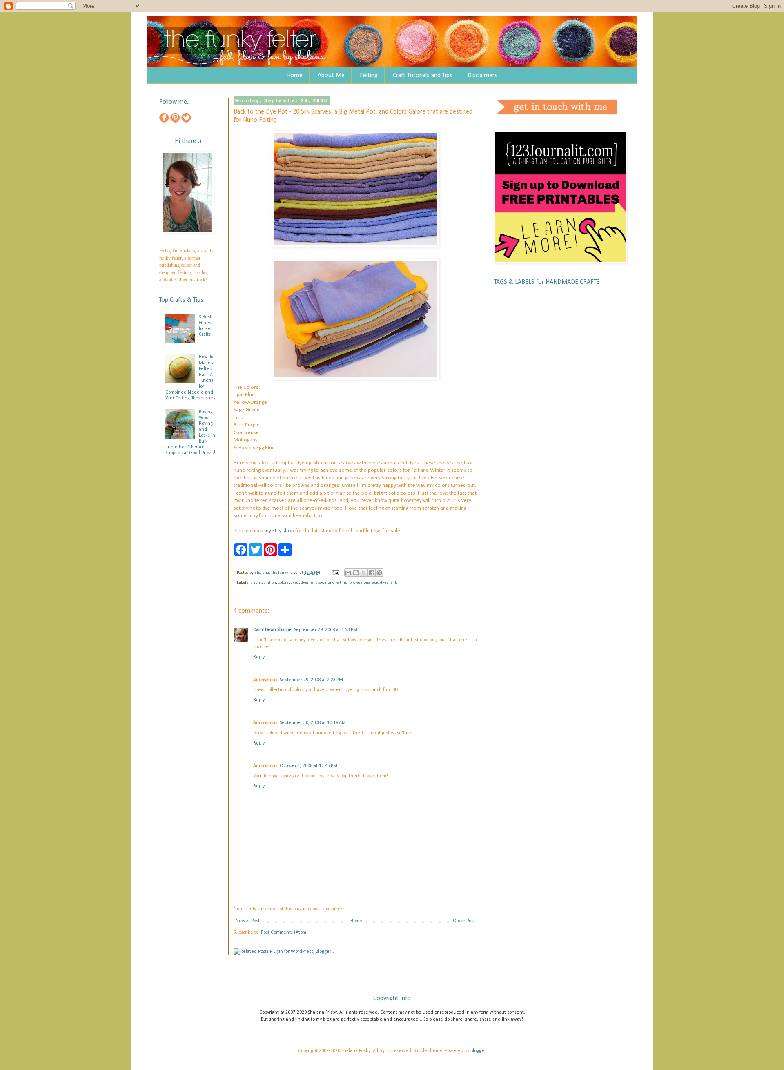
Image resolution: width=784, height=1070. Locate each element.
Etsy (319, 582)
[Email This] (348, 572)
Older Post (464, 920)
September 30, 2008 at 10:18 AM (313, 722)
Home (294, 75)
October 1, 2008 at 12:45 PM (308, 765)
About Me (331, 75)
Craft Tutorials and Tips (422, 75)
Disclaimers (482, 75)
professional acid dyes (369, 582)
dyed (295, 582)
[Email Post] (335, 573)
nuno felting (336, 582)
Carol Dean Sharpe (272, 629)
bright (256, 582)
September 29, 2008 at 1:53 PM (325, 629)
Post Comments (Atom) (284, 932)
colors (283, 582)
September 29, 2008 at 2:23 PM (311, 680)
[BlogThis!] (356, 572)
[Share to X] (364, 572)
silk (393, 582)
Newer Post (248, 920)
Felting (369, 75)
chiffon (270, 582)
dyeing (307, 582)
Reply (259, 657)
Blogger (478, 1050)
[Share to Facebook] (372, 572)
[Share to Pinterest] (379, 572)
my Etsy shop (279, 530)
